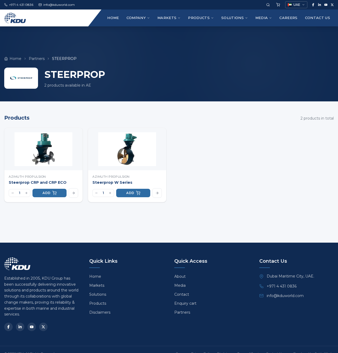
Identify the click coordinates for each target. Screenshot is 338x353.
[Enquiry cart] (278, 5)
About (180, 276)
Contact (181, 294)
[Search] (268, 5)
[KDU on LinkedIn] (319, 4)
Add (47, 193)
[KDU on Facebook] (313, 4)
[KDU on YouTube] (325, 4)
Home (113, 18)
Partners (37, 58)
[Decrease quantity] (12, 193)
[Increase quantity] (26, 193)
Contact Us (317, 18)
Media (261, 18)
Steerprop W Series (112, 182)
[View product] (73, 193)
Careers (288, 18)
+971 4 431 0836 (282, 286)
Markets (166, 18)
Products (199, 18)
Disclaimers (99, 312)
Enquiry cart (185, 303)
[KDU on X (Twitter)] (332, 4)
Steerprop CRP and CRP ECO (38, 182)
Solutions (232, 18)
